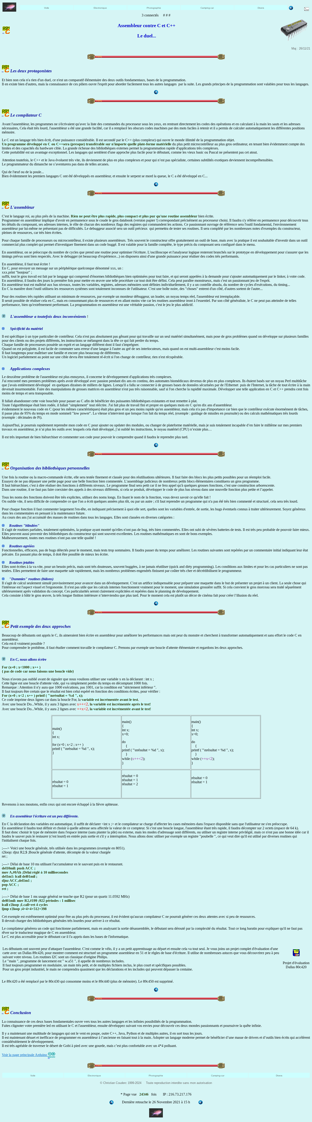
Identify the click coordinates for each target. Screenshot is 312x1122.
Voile (46, 8)
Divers (261, 8)
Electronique (100, 8)
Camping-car (207, 8)
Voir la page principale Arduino (25, 1055)
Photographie (154, 8)
